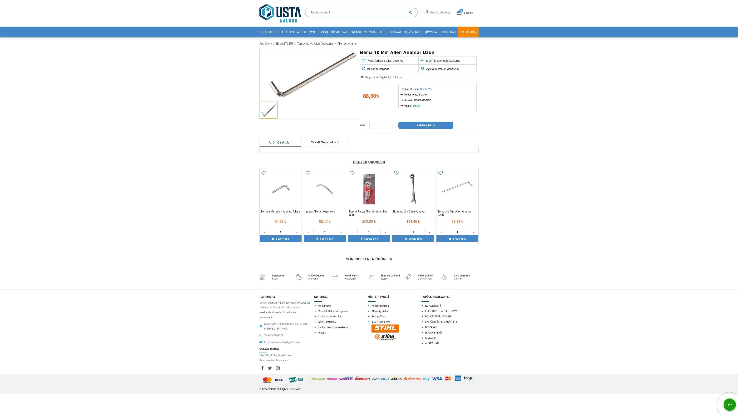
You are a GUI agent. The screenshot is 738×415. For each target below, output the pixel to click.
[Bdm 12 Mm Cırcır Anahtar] (413, 189)
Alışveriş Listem (380, 311)
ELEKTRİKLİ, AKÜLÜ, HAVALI (298, 32)
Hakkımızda (324, 305)
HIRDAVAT (395, 32)
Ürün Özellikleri (280, 142)
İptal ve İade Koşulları (330, 316)
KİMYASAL (431, 32)
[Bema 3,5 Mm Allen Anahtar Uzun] (457, 189)
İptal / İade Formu (381, 322)
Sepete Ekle (282, 238)
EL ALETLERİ (269, 32)
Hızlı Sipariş (467, 32)
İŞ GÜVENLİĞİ (413, 32)
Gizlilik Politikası (327, 322)
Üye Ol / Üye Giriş (440, 12)
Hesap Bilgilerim (380, 305)
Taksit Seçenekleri (325, 142)
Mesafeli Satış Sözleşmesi (333, 311)
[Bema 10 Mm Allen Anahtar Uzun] (309, 73)
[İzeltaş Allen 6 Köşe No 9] (325, 189)
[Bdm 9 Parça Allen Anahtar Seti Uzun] (369, 189)
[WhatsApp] (730, 404)
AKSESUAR (449, 32)
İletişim (322, 332)
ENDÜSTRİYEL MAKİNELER (368, 32)
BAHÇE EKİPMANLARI (333, 32)
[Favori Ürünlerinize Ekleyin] (264, 174)
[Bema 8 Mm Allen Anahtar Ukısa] (281, 189)
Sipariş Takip (378, 316)
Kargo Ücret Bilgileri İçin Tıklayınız (384, 77)
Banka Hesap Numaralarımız (334, 327)
